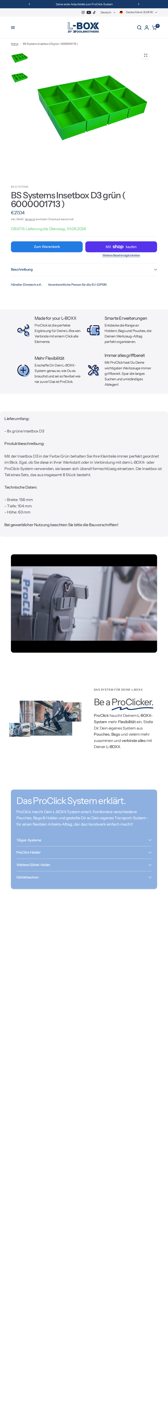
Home (14, 43)
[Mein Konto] (146, 27)
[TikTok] (94, 12)
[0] (153, 27)
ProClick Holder (28, 852)
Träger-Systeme (28, 840)
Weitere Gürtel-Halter (33, 865)
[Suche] (139, 27)
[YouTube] (89, 12)
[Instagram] (83, 12)
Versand (30, 219)
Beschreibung (22, 269)
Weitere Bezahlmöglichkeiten (121, 255)
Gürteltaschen (27, 877)
